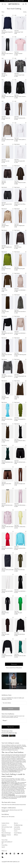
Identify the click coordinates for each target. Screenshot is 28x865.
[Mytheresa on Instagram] (14, 853)
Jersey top (16, 397)
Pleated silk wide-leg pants (20, 354)
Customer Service (5, 823)
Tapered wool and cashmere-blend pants (10, 591)
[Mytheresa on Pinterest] (10, 853)
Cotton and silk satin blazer (7, 526)
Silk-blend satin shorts (6, 483)
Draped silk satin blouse (19, 634)
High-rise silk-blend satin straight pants (10, 505)
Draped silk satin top (6, 268)
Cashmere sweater (18, 53)
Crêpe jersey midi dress (7, 354)
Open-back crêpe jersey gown (8, 419)
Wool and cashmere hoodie (7, 139)
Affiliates (16, 834)
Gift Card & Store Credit (7, 827)
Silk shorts (4, 182)
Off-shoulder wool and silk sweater (9, 333)
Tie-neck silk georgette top (20, 376)
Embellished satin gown (19, 268)
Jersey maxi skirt (5, 311)
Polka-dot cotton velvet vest (7, 96)
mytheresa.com (16, 861)
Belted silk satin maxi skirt (20, 655)
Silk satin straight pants (19, 225)
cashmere (17, 783)
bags (5, 797)
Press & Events (17, 829)
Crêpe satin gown (18, 612)
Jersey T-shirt (4, 290)
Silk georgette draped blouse (8, 32)
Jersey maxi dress (5, 440)
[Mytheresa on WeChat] (2, 857)
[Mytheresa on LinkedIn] (2, 853)
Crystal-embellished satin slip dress (9, 462)
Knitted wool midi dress (19, 569)
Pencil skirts (4, 782)
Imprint (3, 847)
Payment (3, 829)
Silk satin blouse (5, 225)
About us (16, 823)
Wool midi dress (5, 612)
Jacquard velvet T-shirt (19, 75)
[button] (13, 15)
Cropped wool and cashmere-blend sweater (11, 655)
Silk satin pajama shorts (7, 204)
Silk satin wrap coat (6, 118)
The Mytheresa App (18, 825)
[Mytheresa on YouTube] (18, 853)
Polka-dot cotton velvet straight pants (10, 53)
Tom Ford (17, 747)
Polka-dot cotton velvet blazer (20, 96)
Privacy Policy (4, 845)
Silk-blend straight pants (19, 483)
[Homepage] (14, 4)
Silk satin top (4, 75)
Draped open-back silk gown (20, 204)
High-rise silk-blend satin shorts (21, 462)
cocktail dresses (11, 794)
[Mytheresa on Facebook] (6, 853)
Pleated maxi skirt (5, 161)
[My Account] (23, 4)
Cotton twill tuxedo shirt (19, 161)
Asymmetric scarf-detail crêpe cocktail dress (11, 548)
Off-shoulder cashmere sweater (8, 376)
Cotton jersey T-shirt (18, 32)
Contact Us (4, 825)
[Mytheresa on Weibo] (22, 853)
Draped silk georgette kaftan (20, 419)
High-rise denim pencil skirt (7, 569)
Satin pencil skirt (5, 397)
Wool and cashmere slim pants (21, 118)
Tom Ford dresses (13, 770)
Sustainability (17, 827)
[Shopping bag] (25, 4)
